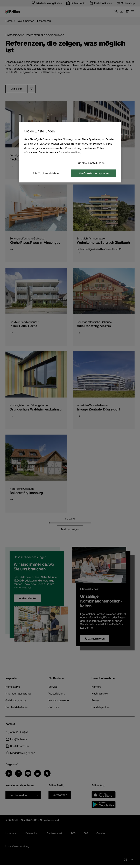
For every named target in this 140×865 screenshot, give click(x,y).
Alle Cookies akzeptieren (93, 173)
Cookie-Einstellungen (91, 163)
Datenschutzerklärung (70, 152)
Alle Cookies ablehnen (46, 173)
